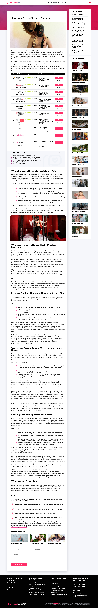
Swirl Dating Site (76, 129)
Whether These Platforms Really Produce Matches (26, 157)
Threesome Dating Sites (54, 543)
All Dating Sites (58, 2)
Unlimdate (20, 108)
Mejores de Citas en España (58, 588)
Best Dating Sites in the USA (15, 578)
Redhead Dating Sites (78, 152)
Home (50, 2)
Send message (17, 564)
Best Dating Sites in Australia (37, 582)
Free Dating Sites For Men (79, 211)
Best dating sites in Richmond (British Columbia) (77, 36)
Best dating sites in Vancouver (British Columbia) (77, 46)
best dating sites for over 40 (42, 525)
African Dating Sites (78, 27)
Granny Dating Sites (77, 188)
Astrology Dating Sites (78, 31)
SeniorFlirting (20, 138)
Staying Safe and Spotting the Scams (23, 162)
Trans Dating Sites (77, 70)
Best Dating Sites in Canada (36, 592)
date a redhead (56, 525)
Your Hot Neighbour (19, 123)
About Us (9, 589)
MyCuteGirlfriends (20, 101)
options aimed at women (45, 475)
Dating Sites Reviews (13, 582)
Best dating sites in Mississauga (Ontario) (78, 23)
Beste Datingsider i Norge (80, 584)
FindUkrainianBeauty (20, 87)
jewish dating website (36, 521)
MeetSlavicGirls (20, 94)
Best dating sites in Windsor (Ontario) (77, 19)
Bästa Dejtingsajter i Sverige (81, 593)
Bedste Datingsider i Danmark (59, 586)
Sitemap (9, 585)
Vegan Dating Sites (77, 14)
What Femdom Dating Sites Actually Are (23, 155)
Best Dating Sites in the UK (80, 578)
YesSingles (20, 145)
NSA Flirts (20, 115)
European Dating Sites (78, 117)
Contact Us (10, 587)
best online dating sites (22, 521)
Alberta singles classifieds (19, 527)
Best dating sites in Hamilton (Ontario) (77, 41)
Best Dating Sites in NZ (79, 586)
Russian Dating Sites (77, 223)
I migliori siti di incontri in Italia (81, 599)
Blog (8, 592)
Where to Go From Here (19, 163)
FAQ (14, 165)
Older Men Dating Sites (78, 82)
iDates (20, 80)
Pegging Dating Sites (78, 105)
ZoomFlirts (20, 131)
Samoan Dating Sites (78, 94)
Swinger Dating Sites (78, 164)
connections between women (20, 477)
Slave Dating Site (77, 176)
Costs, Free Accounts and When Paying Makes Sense (27, 160)
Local (66, 2)
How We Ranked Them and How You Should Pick (26, 158)
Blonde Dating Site (16, 543)
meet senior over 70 (27, 523)
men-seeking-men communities (50, 477)
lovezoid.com (56, 603)
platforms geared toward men (22, 394)
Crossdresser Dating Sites (79, 199)
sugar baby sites (27, 525)
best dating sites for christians (43, 523)
